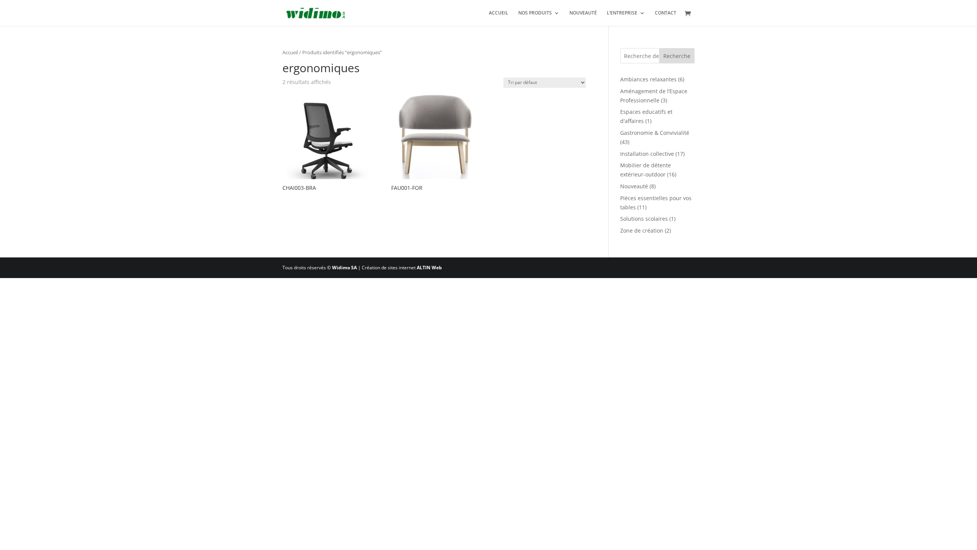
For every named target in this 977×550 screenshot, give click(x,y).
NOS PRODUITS (535, 13)
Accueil (290, 52)
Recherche (676, 56)
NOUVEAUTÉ (583, 13)
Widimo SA (344, 267)
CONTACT (665, 13)
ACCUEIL (498, 13)
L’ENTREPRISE (622, 13)
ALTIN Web (429, 267)
